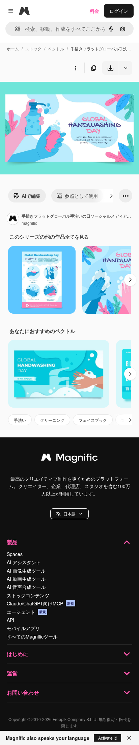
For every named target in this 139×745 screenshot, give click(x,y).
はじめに (17, 654)
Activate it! (107, 738)
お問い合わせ (23, 692)
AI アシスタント (24, 562)
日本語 (69, 513)
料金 (94, 10)
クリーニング (52, 420)
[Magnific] (69, 459)
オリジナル (46, 90)
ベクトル (56, 48)
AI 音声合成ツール (26, 586)
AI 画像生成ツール (26, 570)
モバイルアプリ (23, 628)
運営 (12, 673)
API (10, 620)
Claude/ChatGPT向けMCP (40, 603)
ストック (33, 48)
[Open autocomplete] (15, 28)
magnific (29, 223)
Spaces (15, 554)
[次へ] (111, 195)
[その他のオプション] (75, 68)
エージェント (26, 611)
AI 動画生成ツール (26, 578)
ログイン (118, 10)
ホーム (13, 48)
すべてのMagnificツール (32, 636)
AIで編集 (31, 195)
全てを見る (77, 236)
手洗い (20, 420)
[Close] (129, 738)
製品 (12, 542)
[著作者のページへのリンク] (13, 219)
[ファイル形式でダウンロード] (125, 68)
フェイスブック (93, 420)
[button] (69, 513)
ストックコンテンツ (28, 595)
